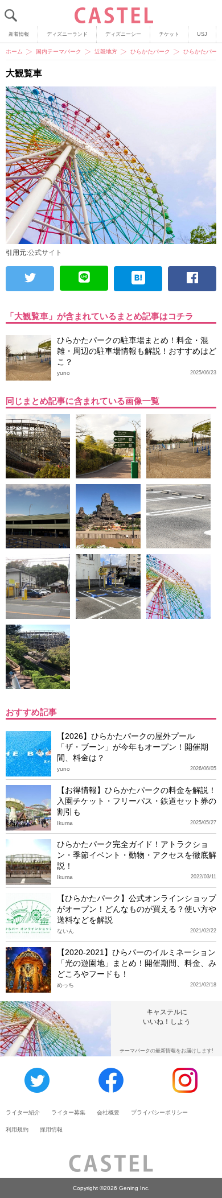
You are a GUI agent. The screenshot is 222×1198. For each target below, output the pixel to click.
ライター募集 (68, 1112)
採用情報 (51, 1129)
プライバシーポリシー (159, 1112)
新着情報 (19, 34)
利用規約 (17, 1129)
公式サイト (45, 253)
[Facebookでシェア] (192, 278)
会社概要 (108, 1112)
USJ (202, 34)
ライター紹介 (23, 1112)
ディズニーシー (123, 34)
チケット (169, 34)
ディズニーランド (67, 34)
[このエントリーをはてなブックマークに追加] (138, 278)
